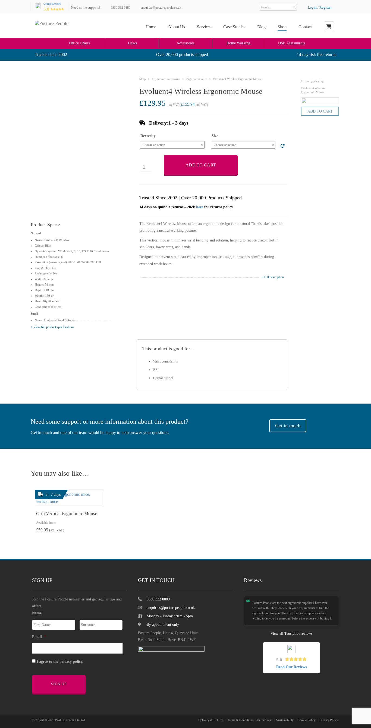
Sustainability (285, 720)
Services (204, 26)
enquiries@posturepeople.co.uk (161, 7)
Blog (261, 26)
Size (215, 136)
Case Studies (234, 26)
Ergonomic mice (196, 78)
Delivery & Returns (211, 720)
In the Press (264, 720)
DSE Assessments (291, 43)
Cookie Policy (306, 720)
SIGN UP (59, 684)
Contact (305, 26)
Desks (132, 43)
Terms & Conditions (240, 720)
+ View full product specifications (52, 327)
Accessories (185, 43)
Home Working (238, 43)
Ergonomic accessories (166, 78)
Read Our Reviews (291, 667)
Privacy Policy (328, 720)
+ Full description (272, 277)
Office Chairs (79, 43)
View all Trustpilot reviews (291, 633)
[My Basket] (329, 26)
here (199, 207)
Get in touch (288, 425)
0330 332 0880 (120, 7)
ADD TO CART (201, 165)
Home (151, 26)
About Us (176, 26)
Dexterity (148, 136)
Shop (282, 26)
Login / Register (320, 7)
